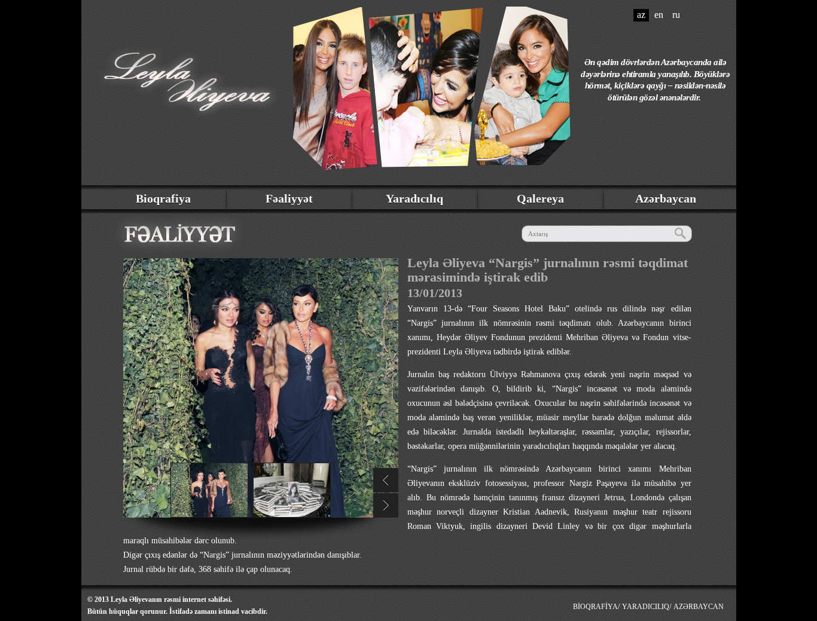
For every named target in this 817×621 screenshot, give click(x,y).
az (641, 15)
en (658, 15)
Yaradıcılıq (414, 198)
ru (676, 15)
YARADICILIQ (645, 606)
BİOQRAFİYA (595, 606)
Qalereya (540, 198)
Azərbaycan (665, 198)
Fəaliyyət (289, 198)
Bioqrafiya (163, 198)
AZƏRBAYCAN (698, 606)
